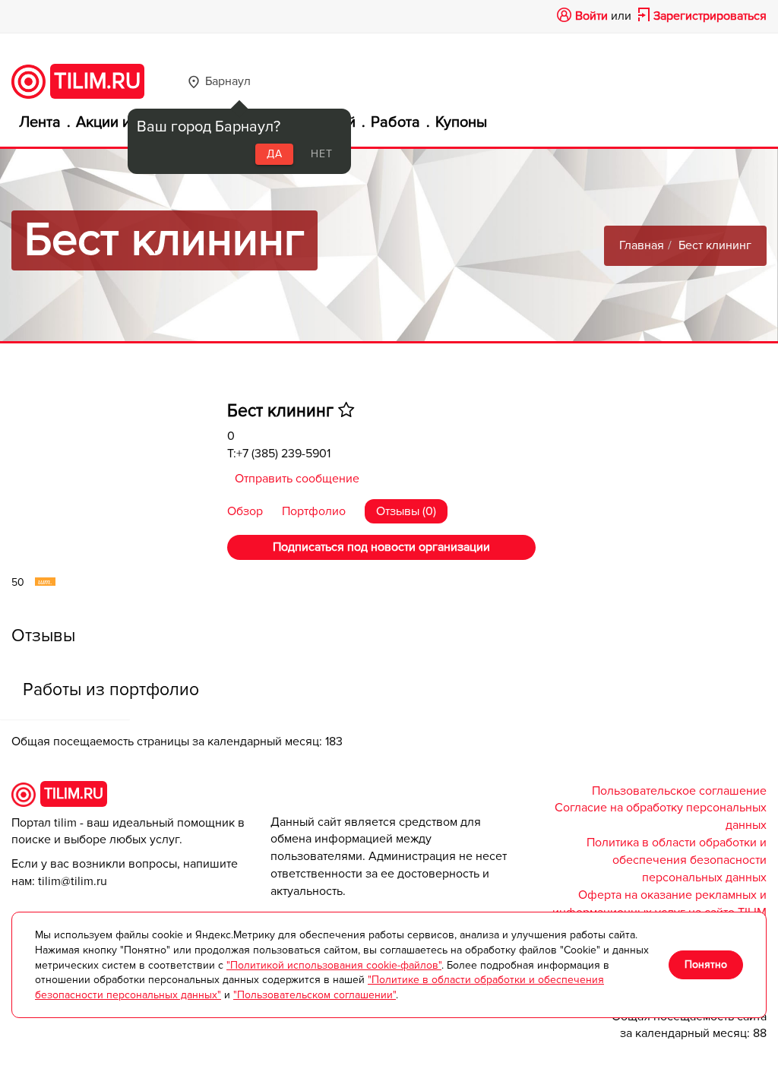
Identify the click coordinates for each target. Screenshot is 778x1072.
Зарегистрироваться (710, 16)
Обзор (246, 511)
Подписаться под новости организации (381, 547)
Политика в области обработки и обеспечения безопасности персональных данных (677, 860)
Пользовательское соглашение (679, 790)
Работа (395, 122)
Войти (591, 16)
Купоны (461, 122)
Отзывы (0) (406, 511)
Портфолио (315, 511)
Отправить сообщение (297, 478)
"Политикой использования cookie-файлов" (333, 965)
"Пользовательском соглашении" (314, 994)
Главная (641, 245)
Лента (40, 122)
